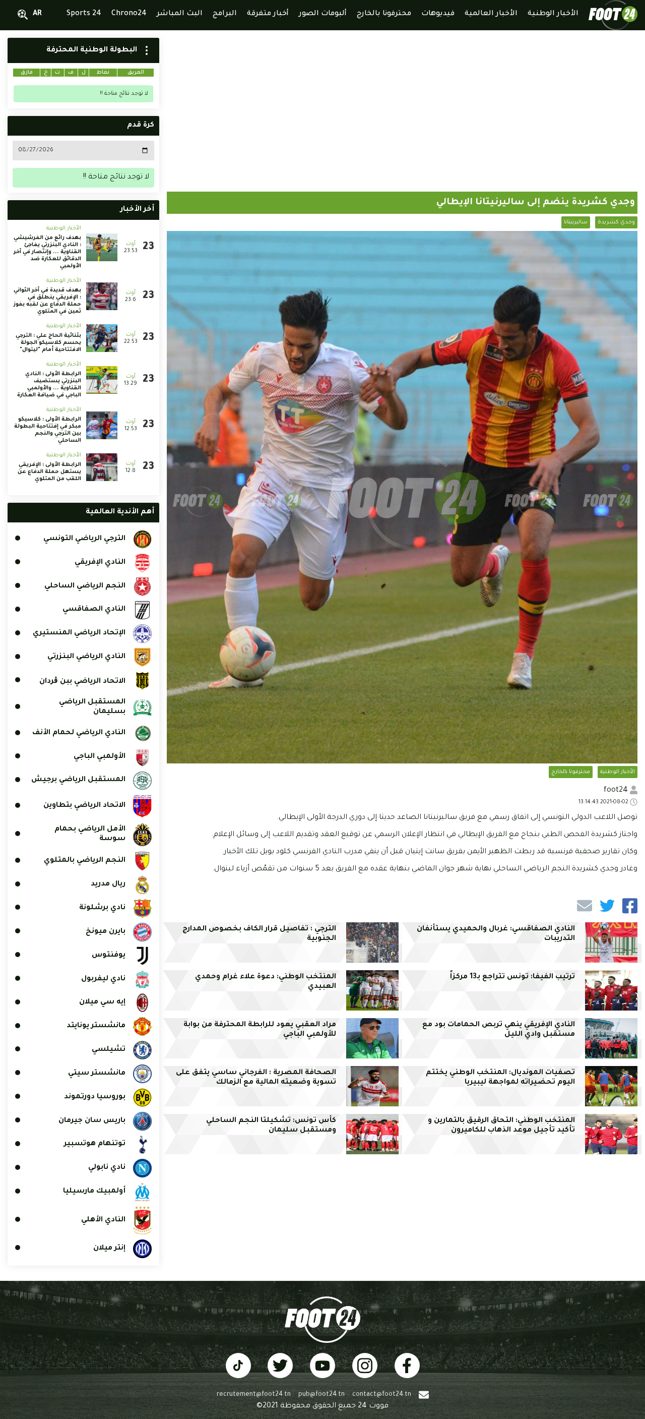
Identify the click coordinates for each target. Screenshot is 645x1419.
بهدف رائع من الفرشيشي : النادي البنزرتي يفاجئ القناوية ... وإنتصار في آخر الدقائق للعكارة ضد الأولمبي (47, 252)
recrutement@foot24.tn (254, 1394)
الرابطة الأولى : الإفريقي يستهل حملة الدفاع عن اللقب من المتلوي (49, 472)
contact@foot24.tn (381, 1394)
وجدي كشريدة (616, 222)
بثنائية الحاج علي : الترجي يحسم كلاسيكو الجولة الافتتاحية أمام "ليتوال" (48, 343)
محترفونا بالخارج (570, 772)
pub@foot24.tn (321, 1394)
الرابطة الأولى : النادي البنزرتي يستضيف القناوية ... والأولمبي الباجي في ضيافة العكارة (49, 384)
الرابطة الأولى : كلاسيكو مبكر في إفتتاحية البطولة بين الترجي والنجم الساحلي (47, 430)
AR (37, 14)
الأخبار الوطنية (617, 772)
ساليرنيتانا (576, 222)
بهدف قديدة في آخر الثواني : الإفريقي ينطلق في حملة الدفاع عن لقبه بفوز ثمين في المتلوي (47, 301)
